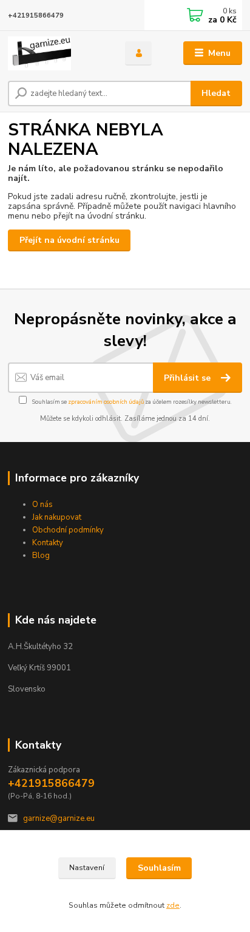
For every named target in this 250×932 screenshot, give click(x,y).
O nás (42, 504)
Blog (41, 555)
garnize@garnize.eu (59, 818)
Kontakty (47, 542)
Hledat (216, 93)
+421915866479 (36, 15)
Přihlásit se (188, 378)
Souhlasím (159, 868)
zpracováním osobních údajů (106, 402)
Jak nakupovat (56, 517)
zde (173, 905)
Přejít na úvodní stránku (69, 240)
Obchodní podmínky (68, 530)
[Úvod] (57, 53)
